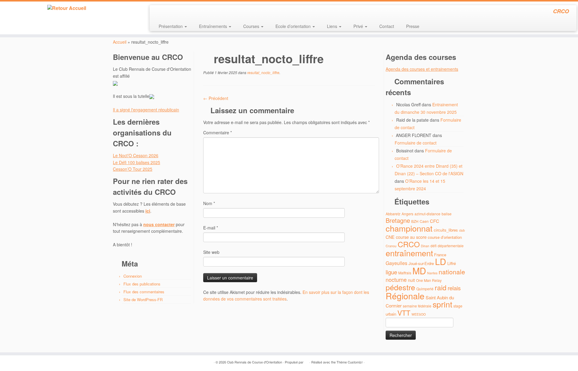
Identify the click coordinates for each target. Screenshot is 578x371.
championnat (409, 228)
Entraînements (213, 26)
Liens (332, 26)
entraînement (409, 253)
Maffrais (404, 272)
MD (419, 270)
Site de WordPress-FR (143, 299)
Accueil (119, 42)
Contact (386, 26)
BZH (414, 221)
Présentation (171, 26)
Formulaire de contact (416, 143)
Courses (251, 26)
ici (147, 211)
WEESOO (419, 314)
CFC (434, 221)
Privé (358, 26)
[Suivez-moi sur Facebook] (174, 12)
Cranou (391, 246)
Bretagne (398, 220)
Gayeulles (396, 263)
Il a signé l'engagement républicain (146, 110)
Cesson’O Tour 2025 (132, 169)
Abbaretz (393, 213)
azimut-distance (427, 213)
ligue (391, 272)
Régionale (405, 295)
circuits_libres (446, 230)
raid (440, 287)
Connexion (132, 276)
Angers (407, 213)
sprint (442, 304)
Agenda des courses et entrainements (422, 69)
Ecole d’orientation (293, 26)
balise (447, 213)
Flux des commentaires (143, 292)
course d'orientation (445, 237)
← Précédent (215, 98)
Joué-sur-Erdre (421, 263)
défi (433, 245)
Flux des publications (141, 284)
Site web (211, 252)
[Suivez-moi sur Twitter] (166, 12)
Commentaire (217, 132)
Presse (412, 26)
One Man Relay (429, 280)
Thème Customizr (350, 362)
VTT (403, 313)
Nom (209, 203)
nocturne (396, 279)
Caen (424, 221)
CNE (390, 237)
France (440, 254)
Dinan (425, 246)
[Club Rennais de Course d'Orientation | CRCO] (66, 8)
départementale (451, 245)
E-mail (210, 228)
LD (440, 261)
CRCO (409, 243)
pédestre (400, 287)
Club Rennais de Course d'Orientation (254, 362)
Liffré (451, 263)
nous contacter (159, 224)
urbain (391, 314)
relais (454, 288)
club (462, 230)
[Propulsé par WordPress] (306, 361)
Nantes (432, 273)
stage (457, 305)
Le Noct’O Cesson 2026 (135, 155)
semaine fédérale (417, 305)
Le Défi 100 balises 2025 (136, 162)
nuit (411, 280)
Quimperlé (425, 288)
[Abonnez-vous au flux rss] (158, 12)
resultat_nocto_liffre (262, 72)
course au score (411, 237)
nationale (452, 271)
